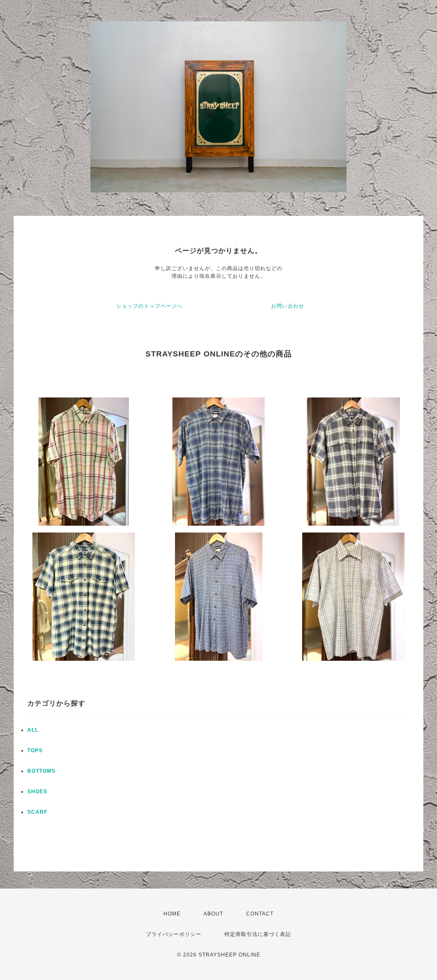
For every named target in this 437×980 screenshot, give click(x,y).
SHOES (37, 792)
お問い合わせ (287, 306)
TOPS (35, 750)
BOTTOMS (41, 771)
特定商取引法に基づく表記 (257, 934)
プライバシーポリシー (173, 934)
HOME (172, 914)
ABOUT (213, 914)
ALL (32, 730)
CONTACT (260, 914)
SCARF (37, 812)
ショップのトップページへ (149, 306)
